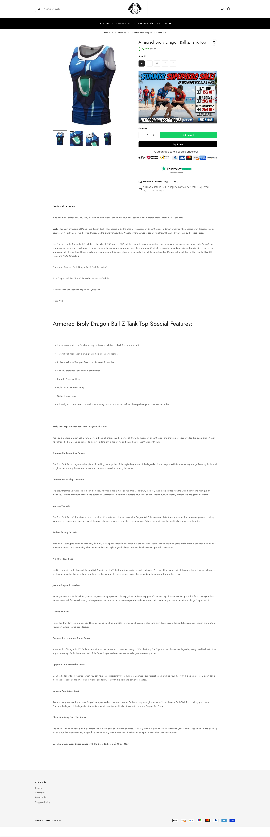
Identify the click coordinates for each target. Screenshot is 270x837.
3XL (173, 63)
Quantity (143, 128)
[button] (228, 9)
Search (38, 787)
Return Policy (41, 797)
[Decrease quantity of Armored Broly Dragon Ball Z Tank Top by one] (142, 135)
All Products (120, 32)
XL (157, 63)
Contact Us (40, 792)
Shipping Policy (42, 802)
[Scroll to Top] (264, 821)
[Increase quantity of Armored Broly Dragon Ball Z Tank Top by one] (153, 135)
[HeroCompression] (135, 9)
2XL (165, 63)
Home (107, 32)
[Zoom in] (125, 44)
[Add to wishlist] (214, 42)
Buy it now (178, 144)
